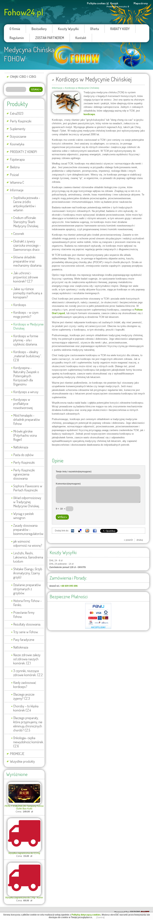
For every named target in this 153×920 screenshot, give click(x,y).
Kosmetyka (17, 144)
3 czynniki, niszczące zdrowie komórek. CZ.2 (28, 673)
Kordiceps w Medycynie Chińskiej (28, 326)
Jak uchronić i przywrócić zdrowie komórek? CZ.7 (25, 277)
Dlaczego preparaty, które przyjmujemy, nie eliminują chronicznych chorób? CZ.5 (27, 724)
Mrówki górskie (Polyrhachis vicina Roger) (25, 435)
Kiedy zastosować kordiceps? (24, 684)
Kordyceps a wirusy (25, 392)
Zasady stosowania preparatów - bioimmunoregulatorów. (28, 529)
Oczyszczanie (18, 136)
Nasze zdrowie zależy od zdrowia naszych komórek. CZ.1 (26, 659)
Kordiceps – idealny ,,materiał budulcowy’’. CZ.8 (27, 356)
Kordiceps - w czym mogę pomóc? (25, 314)
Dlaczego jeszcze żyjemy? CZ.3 (24, 696)
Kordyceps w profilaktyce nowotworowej (23, 403)
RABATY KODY (120, 29)
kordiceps (89, 114)
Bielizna (15, 167)
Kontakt (80, 38)
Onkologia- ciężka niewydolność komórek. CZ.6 (28, 742)
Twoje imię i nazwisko (73, 471)
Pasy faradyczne (23, 639)
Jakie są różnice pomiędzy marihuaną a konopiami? (27, 293)
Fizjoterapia (17, 159)
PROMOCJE (17, 754)
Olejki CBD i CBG (23, 76)
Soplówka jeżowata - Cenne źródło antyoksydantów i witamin (26, 204)
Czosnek (18, 233)
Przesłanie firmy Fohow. (24, 614)
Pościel (14, 175)
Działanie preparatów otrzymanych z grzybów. (27, 589)
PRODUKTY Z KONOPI (23, 152)
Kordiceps (19, 305)
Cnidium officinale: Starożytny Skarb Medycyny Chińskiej (25, 222)
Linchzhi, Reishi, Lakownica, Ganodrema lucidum (28, 557)
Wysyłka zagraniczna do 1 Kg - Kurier (24, 897)
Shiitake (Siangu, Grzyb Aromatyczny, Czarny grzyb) (27, 573)
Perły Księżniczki (20, 121)
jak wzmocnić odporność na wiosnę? (27, 543)
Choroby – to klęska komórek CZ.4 (25, 708)
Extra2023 (16, 113)
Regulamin (17, 38)
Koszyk (114, 3)
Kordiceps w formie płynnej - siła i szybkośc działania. (25, 340)
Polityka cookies (96, 3)
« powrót (128, 540)
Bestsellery (39, 29)
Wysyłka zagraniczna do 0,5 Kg (24, 853)
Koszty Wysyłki (68, 29)
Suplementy (17, 129)
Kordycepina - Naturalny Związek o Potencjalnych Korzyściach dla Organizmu (26, 376)
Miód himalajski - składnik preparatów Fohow (26, 419)
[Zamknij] (100, 917)
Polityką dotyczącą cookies (86, 914)
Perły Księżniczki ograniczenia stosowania (24, 474)
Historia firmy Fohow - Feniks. (27, 603)
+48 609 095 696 (69, 586)
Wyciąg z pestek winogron (23, 516)
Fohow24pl (23, 12)
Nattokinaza (20, 447)
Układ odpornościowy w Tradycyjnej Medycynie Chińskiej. (27, 502)
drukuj (140, 540)
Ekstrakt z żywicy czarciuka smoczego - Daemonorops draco (27, 245)
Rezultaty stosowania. (27, 624)
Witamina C (17, 182)
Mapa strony (141, 3)
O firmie (15, 29)
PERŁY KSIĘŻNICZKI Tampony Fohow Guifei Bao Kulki (24, 807)
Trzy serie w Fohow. (25, 632)
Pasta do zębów (23, 455)
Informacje (17, 190)
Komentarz (68, 483)
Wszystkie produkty (22, 761)
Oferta (94, 29)
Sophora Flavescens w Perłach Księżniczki (27, 488)
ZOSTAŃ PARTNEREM (49, 38)
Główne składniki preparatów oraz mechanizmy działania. (27, 261)
